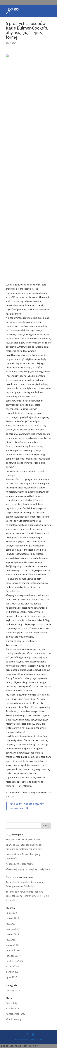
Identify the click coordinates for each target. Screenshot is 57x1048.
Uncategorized (13, 990)
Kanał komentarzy (15, 1013)
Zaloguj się (11, 1003)
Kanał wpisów (13, 1008)
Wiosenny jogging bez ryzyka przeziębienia (28, 869)
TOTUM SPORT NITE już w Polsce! (23, 839)
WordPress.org (13, 1019)
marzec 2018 (12, 934)
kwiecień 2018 (13, 928)
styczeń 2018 (12, 944)
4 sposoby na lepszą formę (19, 863)
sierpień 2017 (12, 971)
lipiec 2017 (11, 977)
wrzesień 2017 (13, 966)
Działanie (28, 886)
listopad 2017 (13, 955)
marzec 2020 (12, 918)
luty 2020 (10, 923)
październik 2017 (14, 961)
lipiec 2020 (11, 912)
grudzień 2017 (13, 950)
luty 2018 (10, 939)
